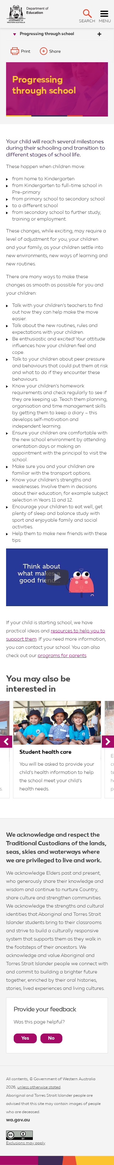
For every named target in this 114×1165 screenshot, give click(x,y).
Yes (25, 1038)
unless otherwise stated (38, 1087)
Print (25, 51)
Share (55, 51)
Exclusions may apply (25, 1143)
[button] (87, 13)
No (51, 1038)
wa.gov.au (18, 1120)
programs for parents (62, 655)
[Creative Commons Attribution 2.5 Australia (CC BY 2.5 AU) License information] (19, 1135)
